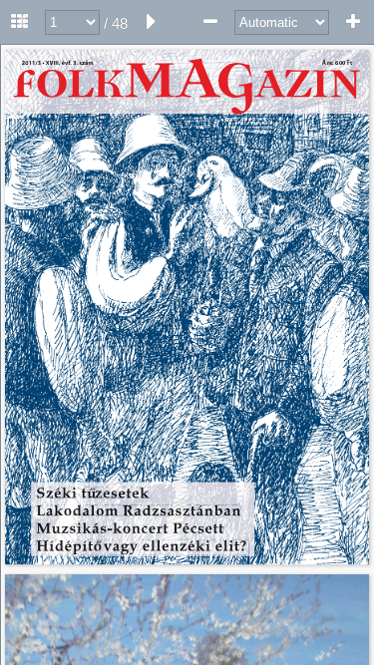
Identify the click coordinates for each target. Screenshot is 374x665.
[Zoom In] (353, 22)
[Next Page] (152, 22)
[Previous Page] (21, 22)
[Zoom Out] (210, 22)
